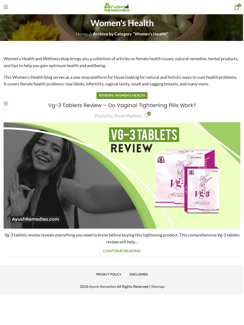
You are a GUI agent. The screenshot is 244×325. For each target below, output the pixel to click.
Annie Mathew (128, 115)
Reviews (106, 95)
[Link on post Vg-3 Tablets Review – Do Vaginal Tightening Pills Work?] (122, 175)
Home (81, 33)
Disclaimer (138, 274)
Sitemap (157, 286)
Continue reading (122, 250)
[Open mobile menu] (6, 7)
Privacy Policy (109, 274)
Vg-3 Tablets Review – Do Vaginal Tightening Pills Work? (122, 105)
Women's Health (130, 95)
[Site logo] (122, 6)
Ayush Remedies (102, 286)
